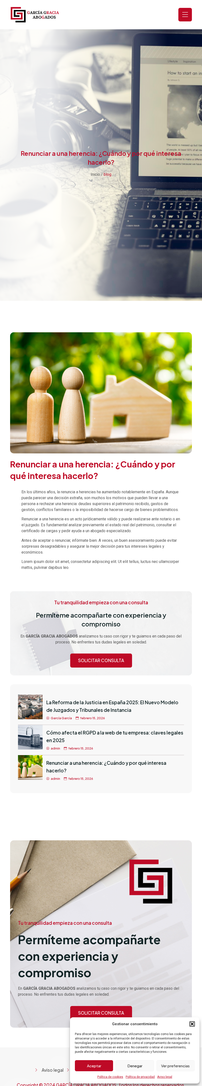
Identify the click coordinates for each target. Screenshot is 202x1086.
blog (107, 174)
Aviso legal (164, 1077)
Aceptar (94, 1065)
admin (55, 748)
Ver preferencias (175, 1065)
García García (61, 718)
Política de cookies (110, 1077)
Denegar (134, 1065)
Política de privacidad (140, 1077)
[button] (192, 1024)
